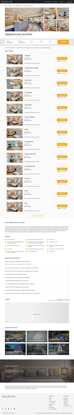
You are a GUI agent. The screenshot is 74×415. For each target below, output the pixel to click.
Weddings (65, 402)
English (61, 1)
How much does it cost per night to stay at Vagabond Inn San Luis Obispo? (21, 268)
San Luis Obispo (19, 5)
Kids (50, 41)
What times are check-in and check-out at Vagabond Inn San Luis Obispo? (21, 271)
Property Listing (52, 407)
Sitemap (50, 406)
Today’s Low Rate (62, 61)
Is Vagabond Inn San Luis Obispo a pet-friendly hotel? (16, 280)
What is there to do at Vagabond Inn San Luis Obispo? (17, 287)
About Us (50, 398)
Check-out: (21, 41)
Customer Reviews (52, 401)
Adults (41, 41)
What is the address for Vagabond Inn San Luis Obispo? (17, 261)
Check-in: (8, 41)
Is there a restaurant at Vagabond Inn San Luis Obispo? (17, 277)
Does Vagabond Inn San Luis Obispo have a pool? (15, 274)
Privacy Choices (66, 406)
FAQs (50, 399)
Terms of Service (52, 402)
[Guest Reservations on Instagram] (8, 408)
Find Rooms (63, 42)
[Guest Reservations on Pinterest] (11, 408)
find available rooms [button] (37, 216)
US (68, 300)
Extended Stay (66, 404)
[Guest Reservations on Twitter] (5, 408)
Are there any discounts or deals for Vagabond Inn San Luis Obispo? (20, 290)
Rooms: (32, 41)
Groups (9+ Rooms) (48, 1)
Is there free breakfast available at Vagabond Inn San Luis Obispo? (19, 284)
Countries (10, 5)
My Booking (55, 1)
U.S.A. (14, 5)
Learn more (48, 47)
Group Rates (66, 401)
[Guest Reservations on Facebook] (3, 408)
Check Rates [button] (62, 58)
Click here (27, 388)
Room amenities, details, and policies (31, 63)
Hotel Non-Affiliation (53, 409)
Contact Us (66, 398)
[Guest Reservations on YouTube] (14, 408)
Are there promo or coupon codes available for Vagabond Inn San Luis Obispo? (22, 293)
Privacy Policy (51, 404)
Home (6, 5)
